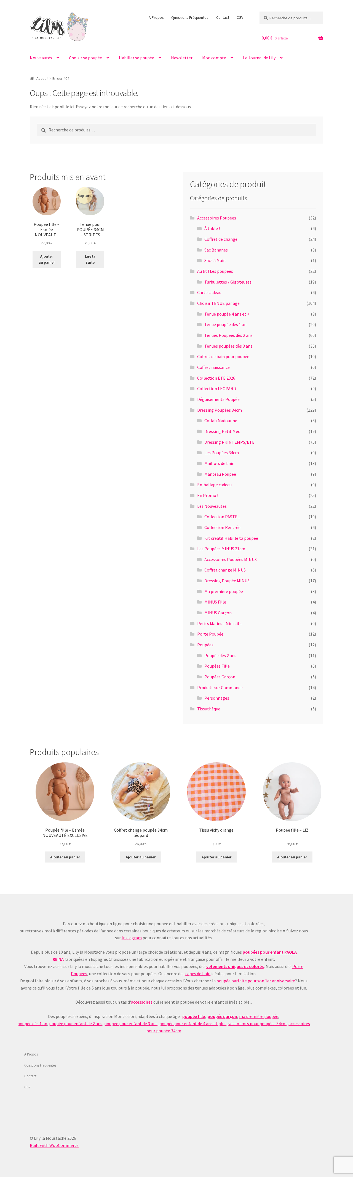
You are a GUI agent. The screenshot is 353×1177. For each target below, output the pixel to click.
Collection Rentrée (222, 527)
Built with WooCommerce (54, 1145)
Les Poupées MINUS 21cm (221, 548)
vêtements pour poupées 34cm (257, 1023)
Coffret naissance (213, 367)
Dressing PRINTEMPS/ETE (229, 442)
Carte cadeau (209, 292)
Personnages (216, 698)
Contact (222, 17)
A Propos (156, 17)
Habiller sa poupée (136, 57)
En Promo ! (207, 495)
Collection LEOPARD (216, 388)
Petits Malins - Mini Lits (219, 623)
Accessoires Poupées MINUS (230, 559)
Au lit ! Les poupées (215, 271)
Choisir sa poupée (85, 57)
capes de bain (197, 973)
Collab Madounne (220, 420)
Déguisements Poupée (218, 399)
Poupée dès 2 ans (220, 655)
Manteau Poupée (220, 474)
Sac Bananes (216, 250)
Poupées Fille (217, 666)
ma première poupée (258, 1016)
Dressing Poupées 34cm (219, 410)
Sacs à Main (215, 260)
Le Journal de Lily (259, 57)
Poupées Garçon (219, 676)
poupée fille (193, 1016)
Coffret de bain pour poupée (223, 356)
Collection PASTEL (222, 516)
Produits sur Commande (220, 687)
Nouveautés (41, 57)
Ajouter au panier (47, 259)
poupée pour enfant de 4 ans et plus (192, 1023)
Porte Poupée (210, 634)
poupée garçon (222, 1016)
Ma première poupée (223, 591)
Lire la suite (90, 259)
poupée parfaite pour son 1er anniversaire (255, 980)
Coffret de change (220, 239)
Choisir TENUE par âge (218, 303)
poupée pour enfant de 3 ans (130, 1023)
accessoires (142, 1002)
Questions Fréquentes (189, 17)
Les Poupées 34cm (221, 452)
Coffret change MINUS (225, 570)
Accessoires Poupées (216, 218)
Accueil (42, 78)
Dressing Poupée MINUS (227, 580)
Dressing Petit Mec (222, 431)
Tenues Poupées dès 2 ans (228, 335)
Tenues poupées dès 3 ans (228, 346)
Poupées (205, 644)
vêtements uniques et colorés (235, 966)
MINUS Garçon (218, 612)
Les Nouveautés (212, 506)
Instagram (132, 937)
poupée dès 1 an (32, 1023)
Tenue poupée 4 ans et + (227, 314)
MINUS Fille (215, 602)
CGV (240, 17)
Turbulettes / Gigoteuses (228, 282)
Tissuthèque (208, 709)
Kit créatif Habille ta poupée (231, 538)
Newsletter (181, 57)
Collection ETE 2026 (216, 378)
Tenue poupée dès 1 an (225, 324)
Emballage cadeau (214, 484)
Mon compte (214, 57)
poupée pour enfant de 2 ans (75, 1023)
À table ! (212, 228)
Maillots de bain (219, 463)
